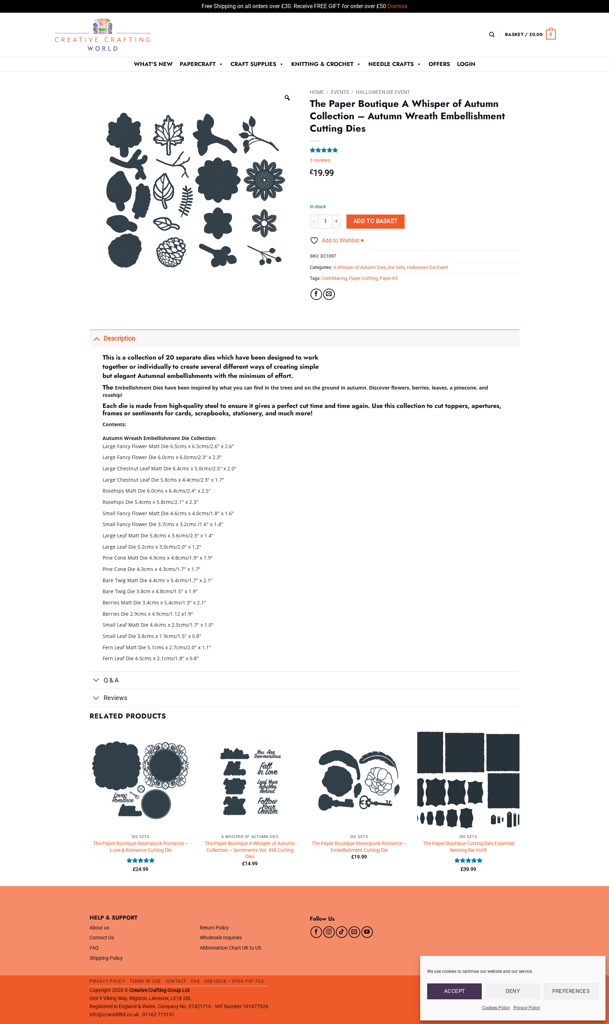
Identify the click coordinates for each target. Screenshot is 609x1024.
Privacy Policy (526, 1007)
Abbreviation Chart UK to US (230, 948)
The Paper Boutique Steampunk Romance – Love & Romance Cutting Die (140, 847)
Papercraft (198, 64)
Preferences (571, 991)
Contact (176, 981)
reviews (320, 160)
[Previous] (90, 807)
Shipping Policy (106, 958)
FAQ (94, 948)
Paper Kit (389, 278)
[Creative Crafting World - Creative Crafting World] (115, 35)
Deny (513, 991)
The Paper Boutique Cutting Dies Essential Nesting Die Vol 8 (468, 847)
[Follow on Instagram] (329, 932)
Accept (454, 991)
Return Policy (214, 928)
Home (317, 92)
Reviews (115, 697)
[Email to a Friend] (329, 294)
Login (466, 64)
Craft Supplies (253, 64)
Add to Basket (375, 221)
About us (99, 928)
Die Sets (396, 267)
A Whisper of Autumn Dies (359, 267)
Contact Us (102, 938)
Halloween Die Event (383, 92)
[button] (530, 34)
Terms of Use (145, 981)
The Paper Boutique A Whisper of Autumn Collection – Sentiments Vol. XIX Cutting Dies (250, 850)
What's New (153, 64)
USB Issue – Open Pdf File (234, 981)
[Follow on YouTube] (367, 932)
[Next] (519, 807)
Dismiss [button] (397, 6)
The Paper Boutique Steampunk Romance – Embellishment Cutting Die (359, 847)
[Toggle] (96, 338)
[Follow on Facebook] (316, 932)
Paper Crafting (363, 278)
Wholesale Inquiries (221, 938)
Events (340, 92)
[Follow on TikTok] (341, 932)
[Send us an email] (354, 932)
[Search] (491, 34)
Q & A (111, 680)
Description (119, 338)
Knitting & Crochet (322, 64)
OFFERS (439, 64)
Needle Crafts (391, 64)
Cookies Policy (496, 1007)
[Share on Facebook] (316, 294)
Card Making (334, 278)
